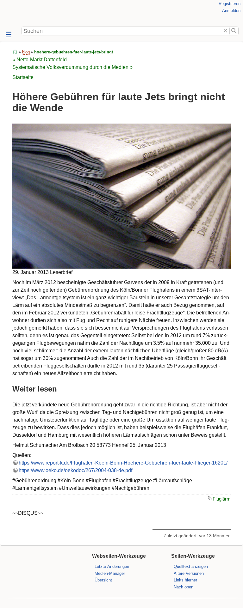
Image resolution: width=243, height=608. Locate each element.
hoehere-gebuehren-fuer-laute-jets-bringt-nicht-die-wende (89, 52)
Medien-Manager (110, 573)
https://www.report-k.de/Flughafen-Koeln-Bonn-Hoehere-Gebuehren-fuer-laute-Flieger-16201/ (123, 462)
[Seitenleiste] (8, 35)
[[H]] (13, 13)
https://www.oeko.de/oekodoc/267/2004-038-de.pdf (75, 470)
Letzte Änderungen (112, 566)
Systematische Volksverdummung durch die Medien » (72, 67)
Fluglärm (222, 499)
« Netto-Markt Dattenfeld (39, 59)
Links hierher (185, 580)
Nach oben (183, 587)
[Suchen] (234, 31)
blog (26, 52)
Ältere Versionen (189, 573)
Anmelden (231, 10)
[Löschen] (225, 31)
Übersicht (103, 580)
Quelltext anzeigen (191, 566)
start (15, 52)
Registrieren (229, 3)
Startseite (23, 77)
